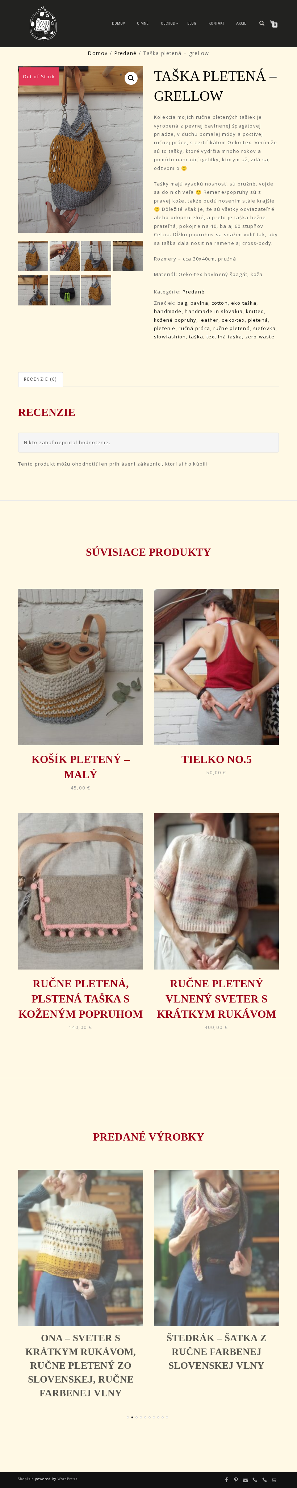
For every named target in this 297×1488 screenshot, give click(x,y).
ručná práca (194, 328)
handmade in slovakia (214, 311)
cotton (220, 303)
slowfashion (170, 336)
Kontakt (216, 23)
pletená (258, 320)
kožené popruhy (175, 320)
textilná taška (224, 336)
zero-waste (260, 336)
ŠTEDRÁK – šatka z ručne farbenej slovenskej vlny (91, 1352)
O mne (142, 23)
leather (209, 320)
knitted (255, 311)
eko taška (243, 303)
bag (182, 303)
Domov (118, 23)
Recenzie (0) (40, 379)
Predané (125, 53)
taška (196, 336)
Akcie (241, 23)
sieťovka (264, 328)
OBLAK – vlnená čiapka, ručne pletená (227, 1352)
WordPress (67, 1478)
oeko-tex (233, 320)
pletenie (165, 328)
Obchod (168, 23)
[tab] (41, 379)
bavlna (199, 303)
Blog (191, 23)
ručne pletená (231, 328)
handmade (168, 311)
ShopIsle (26, 1478)
